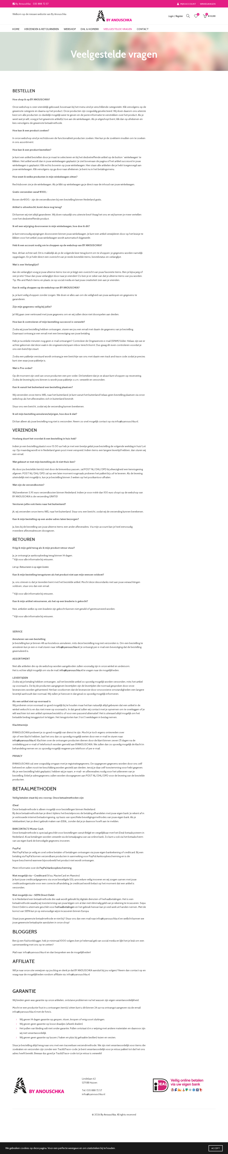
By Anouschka (108, 1114)
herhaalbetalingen (65, 907)
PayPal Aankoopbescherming (55, 867)
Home (15, 29)
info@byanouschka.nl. (24, 740)
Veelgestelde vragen (117, 29)
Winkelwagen (208, 3)
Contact (143, 29)
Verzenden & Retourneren (41, 29)
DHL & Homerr (90, 29)
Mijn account (188, 3)
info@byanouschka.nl (67, 647)
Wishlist (198, 14)
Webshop (70, 29)
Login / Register (176, 16)
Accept (215, 1148)
